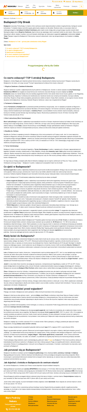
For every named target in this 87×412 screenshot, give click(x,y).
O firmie (30, 397)
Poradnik (49, 397)
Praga (50, 340)
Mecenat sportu (72, 397)
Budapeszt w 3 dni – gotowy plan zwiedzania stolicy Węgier (28, 41)
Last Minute (27, 6)
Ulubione (68, 1)
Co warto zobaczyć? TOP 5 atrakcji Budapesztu (21, 48)
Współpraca (31, 403)
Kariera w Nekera (33, 401)
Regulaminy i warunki (74, 401)
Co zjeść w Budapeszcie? (14, 50)
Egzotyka (41, 6)
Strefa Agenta (72, 403)
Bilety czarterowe (57, 6)
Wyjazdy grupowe (52, 401)
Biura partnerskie (33, 405)
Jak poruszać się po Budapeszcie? (17, 56)
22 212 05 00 (58, 1)
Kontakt (30, 399)
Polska (49, 6)
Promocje (66, 6)
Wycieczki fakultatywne (53, 399)
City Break (34, 6)
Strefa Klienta (72, 405)
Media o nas (50, 405)
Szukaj (75, 12)
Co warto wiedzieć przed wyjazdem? (18, 54)
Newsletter (71, 399)
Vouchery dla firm (52, 403)
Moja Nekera (79, 1)
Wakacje (20, 6)
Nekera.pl (6, 18)
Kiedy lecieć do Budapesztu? (15, 52)
